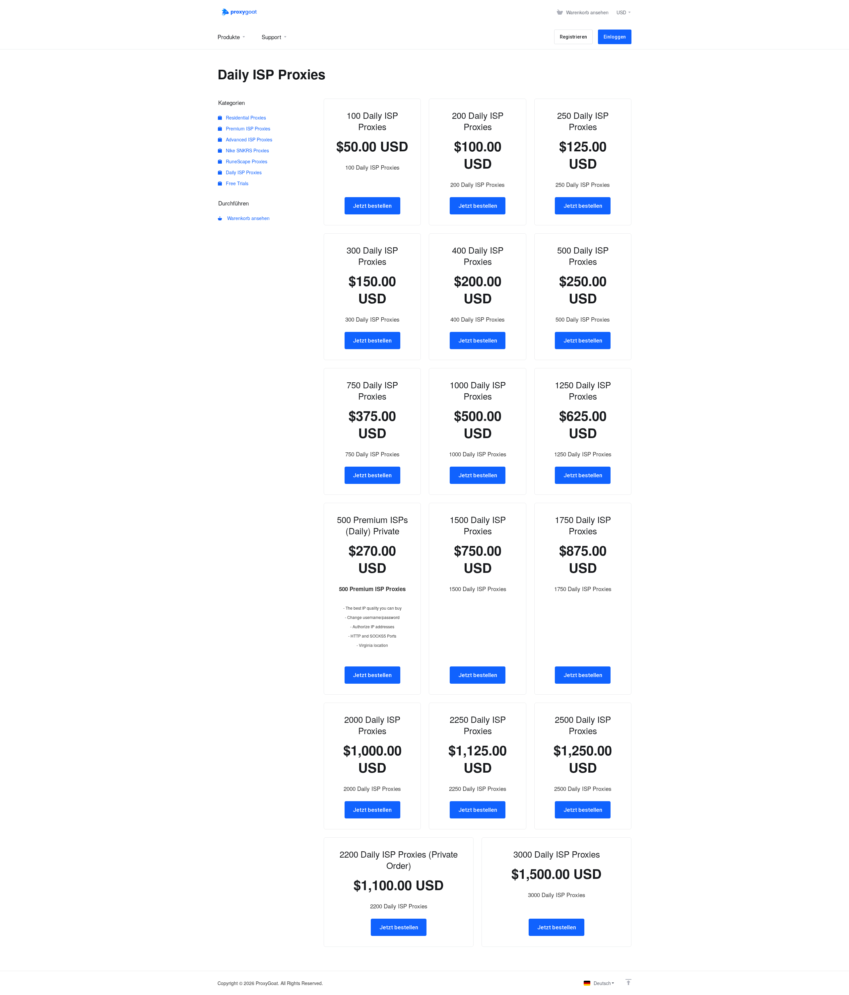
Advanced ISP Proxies (248, 139)
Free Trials (236, 183)
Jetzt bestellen (372, 205)
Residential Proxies (245, 117)
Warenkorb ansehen (247, 218)
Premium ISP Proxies (247, 128)
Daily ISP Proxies (243, 172)
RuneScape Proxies (246, 161)
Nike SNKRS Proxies (247, 150)
